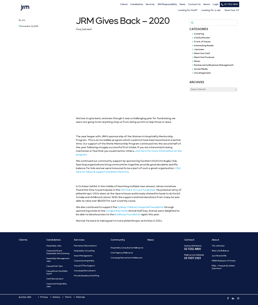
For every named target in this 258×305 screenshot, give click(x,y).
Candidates (136, 4)
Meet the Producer (204, 57)
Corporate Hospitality (84, 261)
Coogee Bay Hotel (117, 211)
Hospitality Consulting (84, 251)
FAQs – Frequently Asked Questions (223, 267)
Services (150, 4)
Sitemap (80, 297)
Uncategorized (202, 73)
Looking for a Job (211, 10)
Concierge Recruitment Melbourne (126, 258)
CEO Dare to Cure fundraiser (138, 190)
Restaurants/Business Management (214, 65)
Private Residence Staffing (86, 276)
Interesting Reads (204, 46)
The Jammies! (218, 246)
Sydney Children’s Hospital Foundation (140, 207)
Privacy (44, 297)
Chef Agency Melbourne (122, 253)
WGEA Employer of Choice (224, 261)
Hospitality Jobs (53, 246)
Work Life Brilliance (220, 251)
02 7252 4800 (231, 4)
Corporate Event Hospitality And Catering (57, 252)
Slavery (56, 297)
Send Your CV (232, 10)
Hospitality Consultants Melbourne (127, 248)
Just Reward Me (219, 256)
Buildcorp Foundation (127, 214)
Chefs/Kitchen (202, 38)
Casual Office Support (84, 266)
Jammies (199, 50)
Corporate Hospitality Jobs (56, 285)
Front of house (202, 42)
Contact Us (194, 4)
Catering (199, 34)
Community (118, 240)
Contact (189, 240)
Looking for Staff (187, 10)
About (206, 4)
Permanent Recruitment (85, 246)
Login (215, 4)
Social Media (201, 69)
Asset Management (83, 256)
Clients (124, 4)
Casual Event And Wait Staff (56, 272)
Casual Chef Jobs (54, 266)
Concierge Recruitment (85, 271)
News (182, 4)
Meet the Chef (202, 53)
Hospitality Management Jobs (57, 260)
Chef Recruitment (54, 279)
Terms (68, 297)
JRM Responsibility (167, 4)
